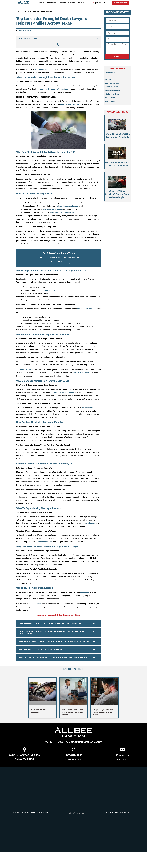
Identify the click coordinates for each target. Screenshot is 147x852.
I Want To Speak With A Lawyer (58, 262)
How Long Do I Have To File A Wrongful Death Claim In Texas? (53, 623)
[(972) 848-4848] (73, 749)
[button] (98, 38)
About (41, 3)
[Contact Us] (122, 749)
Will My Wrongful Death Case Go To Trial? (42, 649)
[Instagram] (74, 813)
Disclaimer (109, 812)
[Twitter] (83, 813)
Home (19, 12)
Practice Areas (52, 3)
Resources (71, 3)
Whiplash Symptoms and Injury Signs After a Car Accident (103, 712)
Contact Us (122, 755)
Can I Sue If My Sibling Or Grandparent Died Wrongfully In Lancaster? (51, 632)
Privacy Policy (127, 812)
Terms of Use (118, 812)
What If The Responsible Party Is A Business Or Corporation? (53, 657)
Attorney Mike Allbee (25, 30)
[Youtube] (78, 813)
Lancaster (27, 12)
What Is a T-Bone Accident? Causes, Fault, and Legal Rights (117, 194)
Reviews (63, 3)
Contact (81, 3)
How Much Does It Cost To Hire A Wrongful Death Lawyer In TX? (54, 641)
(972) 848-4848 (73, 755)
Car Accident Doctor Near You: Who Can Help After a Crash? (72, 712)
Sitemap (45, 812)
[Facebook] (70, 813)
